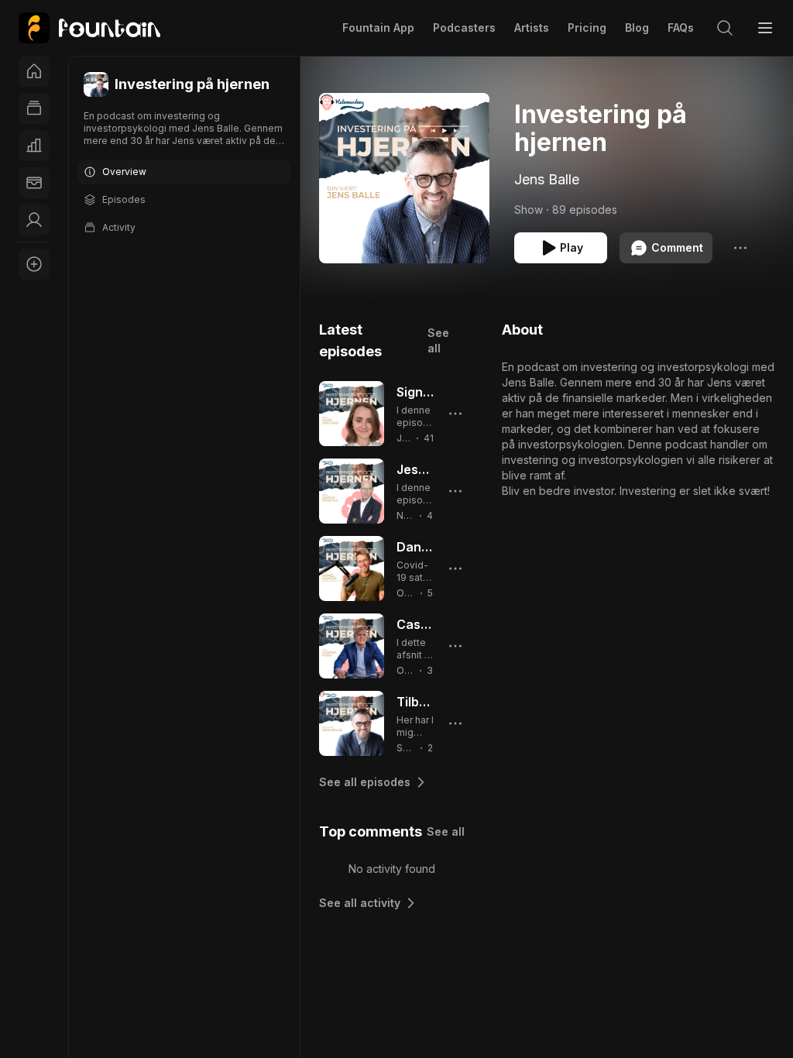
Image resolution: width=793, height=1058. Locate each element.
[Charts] (34, 145)
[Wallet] (34, 182)
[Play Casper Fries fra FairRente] (351, 645)
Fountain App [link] (378, 27)
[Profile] (34, 219)
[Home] (34, 71)
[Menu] (765, 28)
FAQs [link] (681, 27)
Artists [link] (531, 27)
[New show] (34, 264)
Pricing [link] (587, 27)
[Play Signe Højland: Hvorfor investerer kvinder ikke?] (351, 413)
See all (438, 340)
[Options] (740, 247)
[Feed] (34, 108)
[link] (89, 27)
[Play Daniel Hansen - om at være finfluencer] (351, 568)
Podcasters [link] (464, 27)
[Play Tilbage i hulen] (351, 723)
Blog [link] (637, 27)
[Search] (724, 27)
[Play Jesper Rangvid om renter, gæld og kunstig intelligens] (351, 491)
